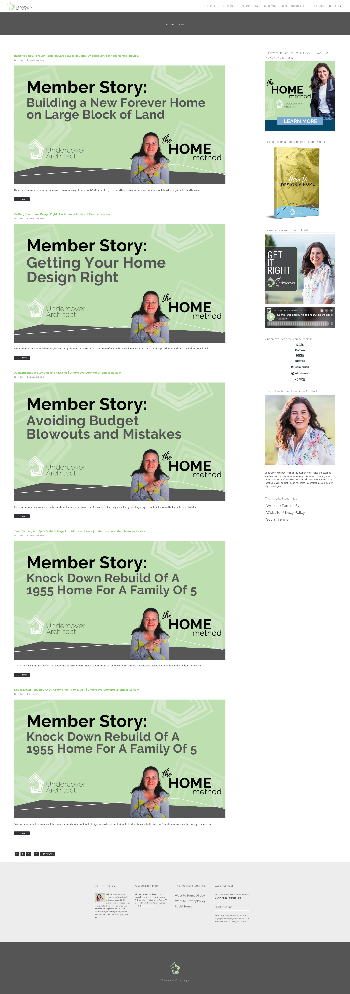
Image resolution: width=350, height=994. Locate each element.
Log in (186, 980)
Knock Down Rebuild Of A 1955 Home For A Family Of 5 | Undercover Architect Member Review (76, 689)
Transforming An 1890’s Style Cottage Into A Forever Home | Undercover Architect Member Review (80, 531)
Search (320, 6)
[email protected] (147, 906)
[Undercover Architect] (175, 968)
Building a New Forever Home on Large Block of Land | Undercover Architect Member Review (76, 55)
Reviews (20, 60)
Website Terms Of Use (190, 895)
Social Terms (183, 906)
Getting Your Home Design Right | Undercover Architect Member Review (62, 214)
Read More (21, 199)
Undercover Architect (22, 6)
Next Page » (48, 854)
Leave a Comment (36, 60)
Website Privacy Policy (190, 901)
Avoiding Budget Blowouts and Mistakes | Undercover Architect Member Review (67, 372)
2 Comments (34, 694)
